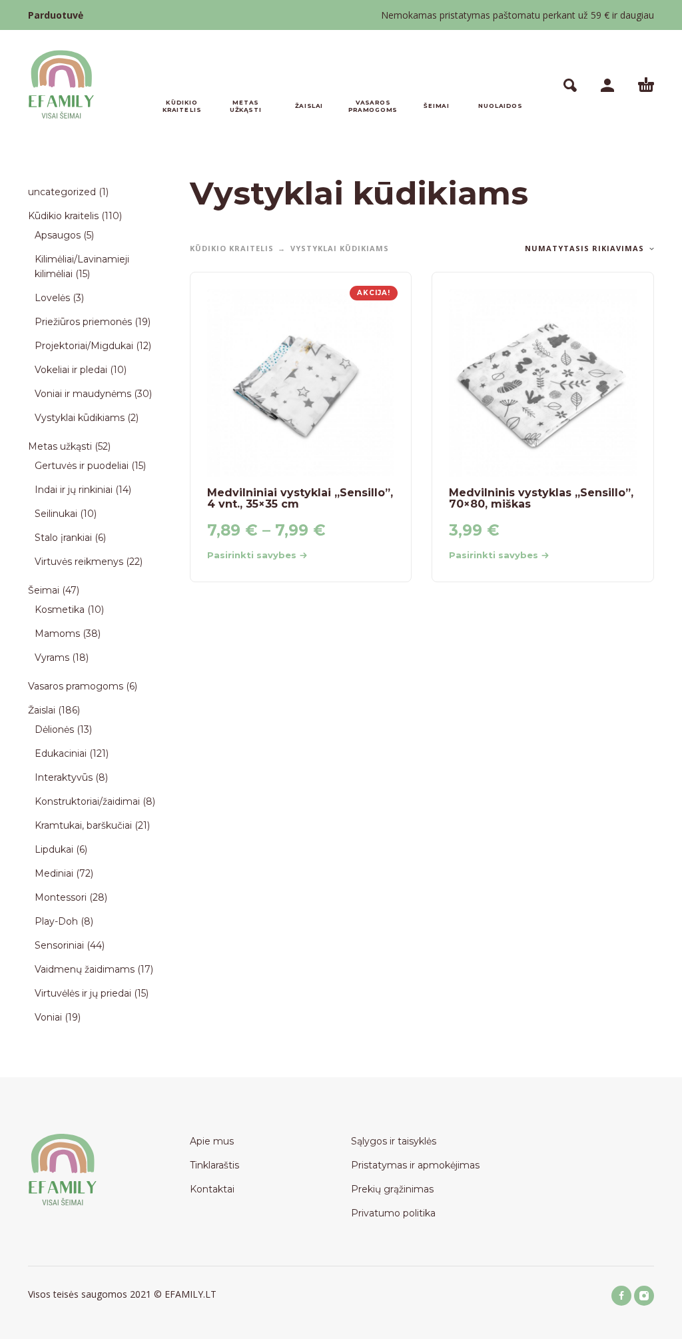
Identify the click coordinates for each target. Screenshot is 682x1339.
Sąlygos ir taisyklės (393, 1141)
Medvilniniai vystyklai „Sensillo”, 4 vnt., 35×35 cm (300, 498)
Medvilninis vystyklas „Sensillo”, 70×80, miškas (541, 498)
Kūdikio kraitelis (232, 248)
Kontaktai (212, 1189)
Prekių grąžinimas (392, 1189)
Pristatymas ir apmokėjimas (415, 1165)
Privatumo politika (393, 1213)
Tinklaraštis (214, 1165)
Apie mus (212, 1141)
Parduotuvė (55, 15)
